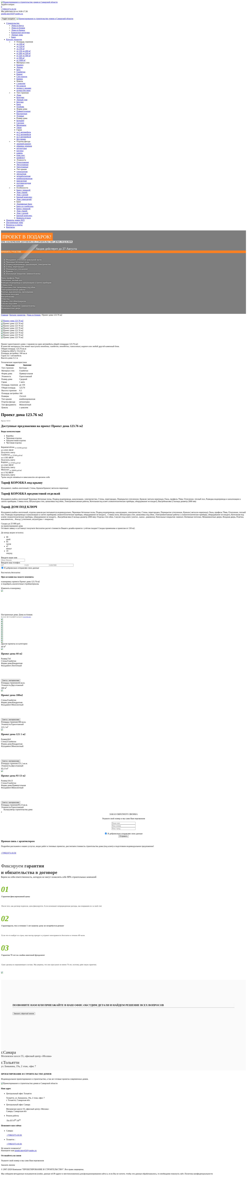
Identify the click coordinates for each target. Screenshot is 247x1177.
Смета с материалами (10, 680)
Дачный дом (21, 100)
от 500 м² (20, 58)
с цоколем (20, 83)
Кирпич (19, 65)
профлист (20, 158)
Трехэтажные (22, 167)
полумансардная (23, 183)
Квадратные (21, 114)
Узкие (19, 127)
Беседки (20, 102)
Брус (18, 69)
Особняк (20, 107)
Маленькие (21, 125)
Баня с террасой (23, 190)
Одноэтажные (22, 162)
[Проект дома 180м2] (2, 690)
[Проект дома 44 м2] (2, 649)
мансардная (21, 181)
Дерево (19, 67)
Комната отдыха (23, 218)
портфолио (27, 617)
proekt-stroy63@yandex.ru (12, 14)
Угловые (20, 116)
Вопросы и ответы (14, 225)
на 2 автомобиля (23, 134)
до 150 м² (20, 49)
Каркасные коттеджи (20, 32)
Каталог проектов (14, 39)
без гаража (21, 139)
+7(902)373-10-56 (8, 9)
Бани (13, 37)
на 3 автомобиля (23, 137)
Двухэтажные (22, 164)
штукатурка (21, 148)
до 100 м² (20, 44)
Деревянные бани (24, 204)
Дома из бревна (18, 30)
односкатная (21, 171)
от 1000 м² (20, 60)
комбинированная (24, 178)
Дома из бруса (17, 25)
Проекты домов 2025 (15, 220)
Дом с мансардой (24, 199)
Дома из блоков (18, 28)
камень (19, 153)
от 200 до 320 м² (23, 53)
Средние (20, 123)
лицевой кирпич (23, 144)
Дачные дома (17, 35)
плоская (19, 185)
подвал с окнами (23, 88)
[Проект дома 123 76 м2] (12, 323)
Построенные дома (14, 222)
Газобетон (20, 72)
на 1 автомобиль (23, 132)
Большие (20, 120)
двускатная (21, 174)
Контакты (10, 227)
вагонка (19, 151)
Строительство (12, 23)
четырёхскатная (23, 176)
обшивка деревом (24, 146)
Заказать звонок (8, 1165)
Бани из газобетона (24, 206)
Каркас (19, 74)
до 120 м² (20, 46)
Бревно (19, 79)
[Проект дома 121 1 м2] (2, 730)
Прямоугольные (23, 111)
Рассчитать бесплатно (10, 572)
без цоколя (21, 86)
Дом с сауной (22, 195)
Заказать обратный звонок (24, 1014)
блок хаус (20, 155)
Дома (18, 95)
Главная (4, 315)
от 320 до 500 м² (23, 56)
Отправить (123, 836)
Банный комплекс (24, 197)
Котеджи (20, 97)
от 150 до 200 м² (23, 51)
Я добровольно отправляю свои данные (21, 568)
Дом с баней (21, 192)
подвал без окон (23, 90)
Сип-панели (21, 76)
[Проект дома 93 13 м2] (2, 771)
